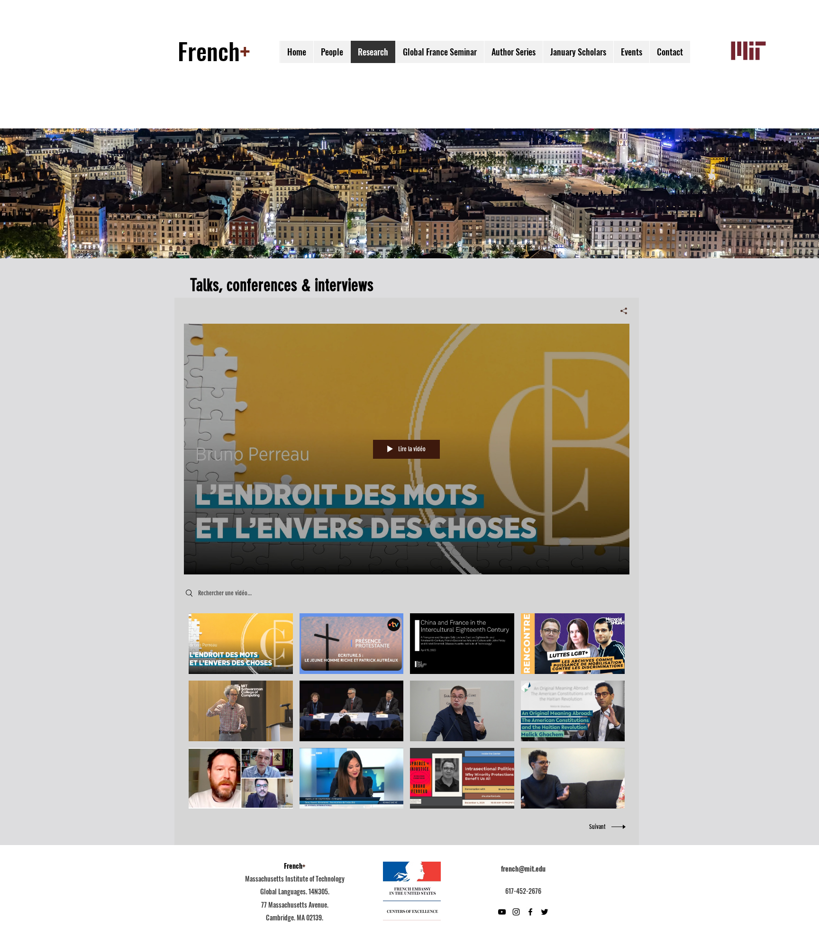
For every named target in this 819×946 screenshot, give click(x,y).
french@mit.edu (523, 868)
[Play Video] (240, 643)
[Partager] (620, 311)
